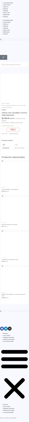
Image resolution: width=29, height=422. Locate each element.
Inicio (3, 103)
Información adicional (7, 140)
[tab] (14, 140)
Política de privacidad (8, 339)
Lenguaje (5, 28)
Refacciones (6, 32)
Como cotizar (6, 335)
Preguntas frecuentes (8, 337)
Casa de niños (7, 22)
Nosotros (5, 34)
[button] (14, 374)
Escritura (13, 105)
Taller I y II (5, 24)
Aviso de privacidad (8, 341)
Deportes (5, 26)
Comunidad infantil (8, 20)
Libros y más (6, 30)
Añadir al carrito (13, 130)
